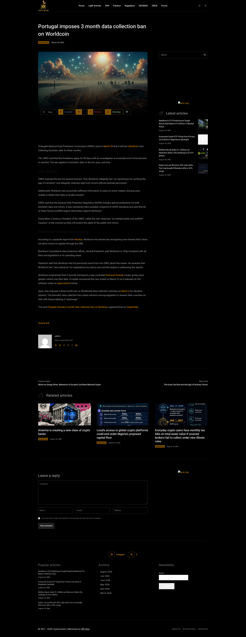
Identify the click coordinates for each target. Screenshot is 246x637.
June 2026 (105, 580)
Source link (43, 323)
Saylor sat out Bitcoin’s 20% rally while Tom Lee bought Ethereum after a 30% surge (176, 168)
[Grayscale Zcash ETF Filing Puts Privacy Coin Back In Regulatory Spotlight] (203, 139)
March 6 (125, 291)
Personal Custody (115, 275)
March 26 (108, 146)
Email (162, 573)
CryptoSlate (132, 307)
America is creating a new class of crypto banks (64, 432)
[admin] (45, 341)
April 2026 (105, 589)
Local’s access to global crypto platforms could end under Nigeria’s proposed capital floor (122, 434)
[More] (127, 112)
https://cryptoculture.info (64, 340)
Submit (166, 586)
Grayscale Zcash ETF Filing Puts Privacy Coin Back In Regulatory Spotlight (177, 138)
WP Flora (85, 629)
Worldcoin (133, 146)
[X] (205, 5)
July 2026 (104, 576)
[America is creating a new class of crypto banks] (64, 414)
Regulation (43, 42)
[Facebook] (64, 345)
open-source (63, 283)
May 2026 (105, 584)
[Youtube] (76, 345)
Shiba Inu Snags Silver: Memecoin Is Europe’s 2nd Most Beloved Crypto (69, 384)
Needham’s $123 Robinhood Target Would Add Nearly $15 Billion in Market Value (176, 123)
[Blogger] (56, 345)
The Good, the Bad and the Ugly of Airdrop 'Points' (186, 384)
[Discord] (60, 345)
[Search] (205, 55)
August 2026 (106, 571)
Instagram (120, 554)
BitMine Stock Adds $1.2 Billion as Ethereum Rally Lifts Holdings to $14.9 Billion (176, 152)
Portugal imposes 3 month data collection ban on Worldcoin (78, 307)
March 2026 (105, 593)
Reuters (79, 239)
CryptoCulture (59, 629)
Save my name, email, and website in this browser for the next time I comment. (71, 518)
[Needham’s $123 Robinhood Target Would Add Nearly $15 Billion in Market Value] (203, 124)
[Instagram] (199, 5)
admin (57, 336)
